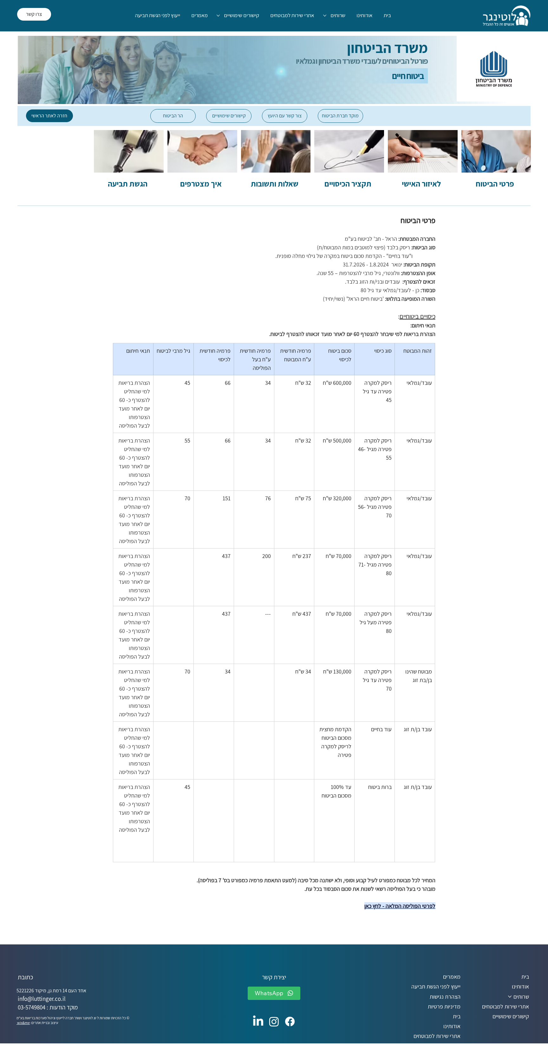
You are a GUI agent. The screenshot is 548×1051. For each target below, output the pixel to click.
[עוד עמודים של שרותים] (324, 15)
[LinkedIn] (258, 1021)
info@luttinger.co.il (42, 998)
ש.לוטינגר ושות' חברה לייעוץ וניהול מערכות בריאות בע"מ (56, 1017)
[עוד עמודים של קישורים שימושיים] (218, 15)
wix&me (23, 1022)
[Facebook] (290, 1021)
